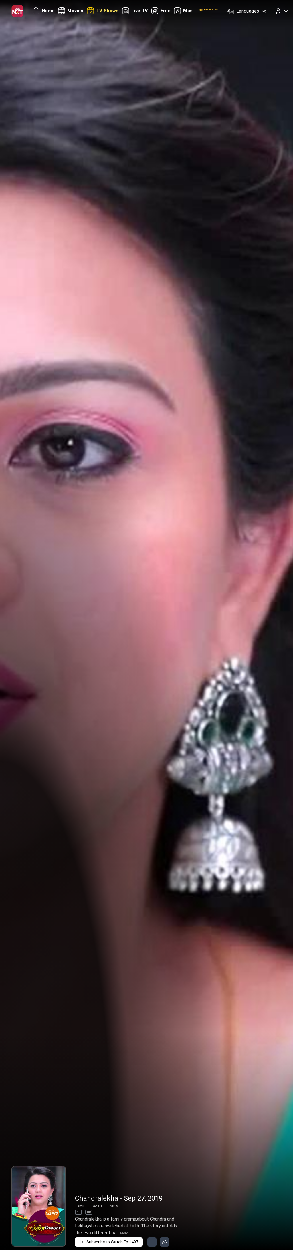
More (124, 1233)
